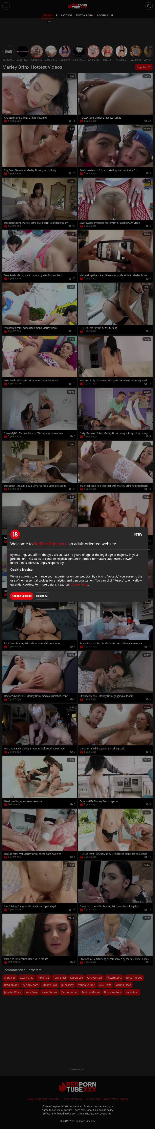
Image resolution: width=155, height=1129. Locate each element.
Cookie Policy (79, 584)
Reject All (42, 596)
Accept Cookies (21, 596)
